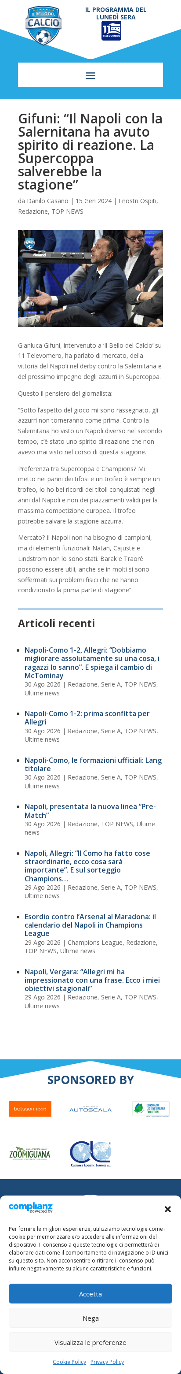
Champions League (95, 942)
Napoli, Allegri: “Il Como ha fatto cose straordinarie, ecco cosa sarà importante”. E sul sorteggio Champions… (87, 866)
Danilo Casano (48, 201)
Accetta (90, 1293)
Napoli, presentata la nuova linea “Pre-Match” (90, 811)
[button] (167, 1209)
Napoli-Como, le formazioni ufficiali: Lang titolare (93, 764)
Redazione (33, 211)
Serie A (111, 684)
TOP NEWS (67, 211)
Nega (91, 1318)
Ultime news (42, 693)
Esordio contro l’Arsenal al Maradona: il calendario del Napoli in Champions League (90, 925)
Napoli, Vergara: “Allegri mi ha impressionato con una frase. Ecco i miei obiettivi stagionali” (92, 980)
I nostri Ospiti (137, 201)
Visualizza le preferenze (90, 1342)
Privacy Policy (107, 1362)
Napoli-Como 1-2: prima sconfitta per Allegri (87, 718)
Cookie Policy (69, 1362)
